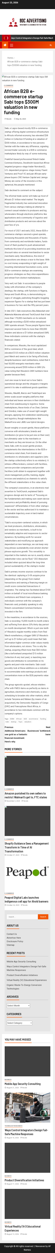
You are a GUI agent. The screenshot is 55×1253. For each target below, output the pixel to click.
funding (43, 719)
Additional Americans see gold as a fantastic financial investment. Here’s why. (16, 734)
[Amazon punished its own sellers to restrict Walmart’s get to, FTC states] (27, 771)
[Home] (5, 45)
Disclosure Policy (15, 941)
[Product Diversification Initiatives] (27, 1158)
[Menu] (11, 45)
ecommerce (33, 719)
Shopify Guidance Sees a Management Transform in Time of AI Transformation (27, 847)
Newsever (40, 1246)
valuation (27, 722)
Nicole (9, 119)
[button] (11, 45)
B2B (25, 719)
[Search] (50, 45)
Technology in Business (13, 1126)
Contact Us (12, 934)
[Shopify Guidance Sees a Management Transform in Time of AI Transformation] (27, 821)
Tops (20, 722)
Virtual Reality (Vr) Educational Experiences (27, 980)
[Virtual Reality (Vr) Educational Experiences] (27, 1204)
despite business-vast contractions (21, 360)
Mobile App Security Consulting (21, 961)
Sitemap (10, 945)
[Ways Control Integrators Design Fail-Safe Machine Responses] (27, 1108)
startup (13, 722)
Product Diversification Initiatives (22, 975)
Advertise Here (14, 938)
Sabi (7, 128)
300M (12, 719)
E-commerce (8, 85)
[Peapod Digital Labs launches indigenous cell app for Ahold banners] (27, 875)
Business (8, 1079)
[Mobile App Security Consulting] (27, 1061)
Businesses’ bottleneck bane (39, 731)
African (19, 719)
